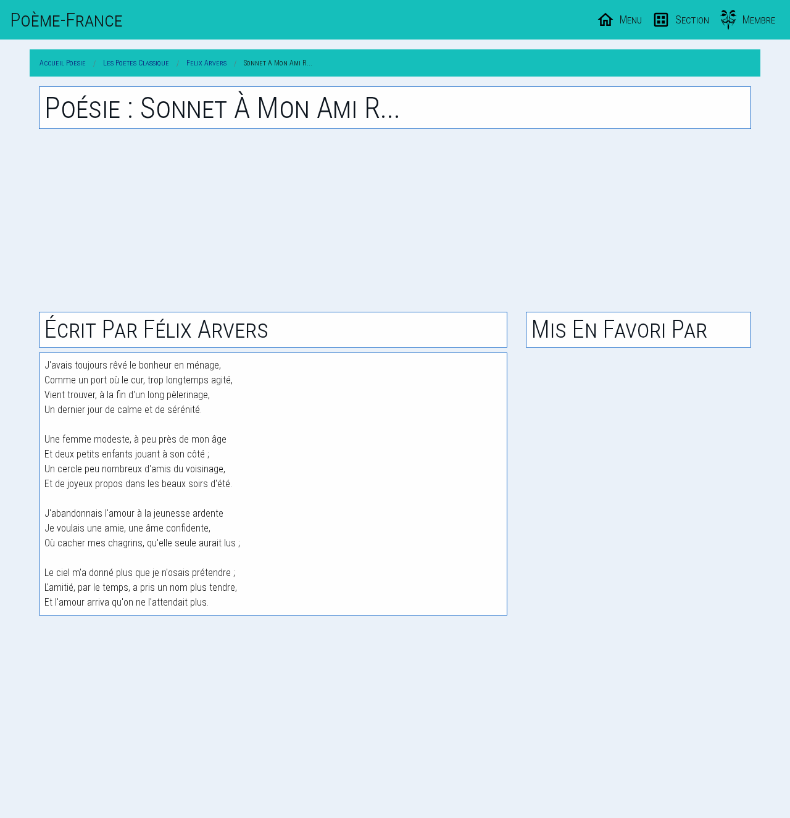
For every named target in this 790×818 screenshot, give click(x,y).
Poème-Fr (66, 19)
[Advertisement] (395, 220)
